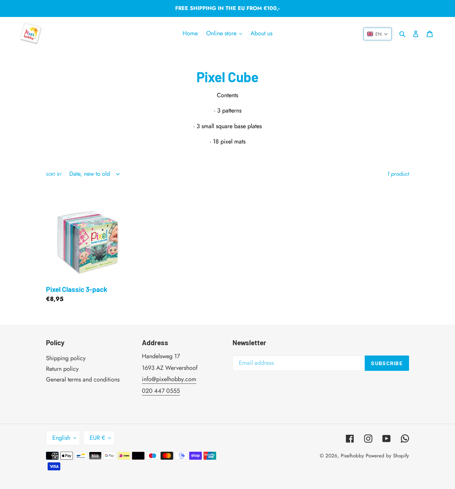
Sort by (54, 174)
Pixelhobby (352, 455)
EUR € (97, 437)
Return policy (62, 369)
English (61, 437)
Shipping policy (66, 358)
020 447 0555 (161, 390)
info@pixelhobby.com (169, 379)
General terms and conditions (83, 379)
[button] (377, 34)
